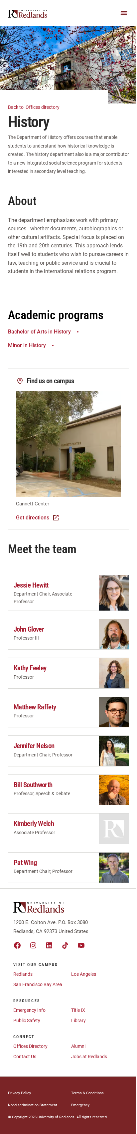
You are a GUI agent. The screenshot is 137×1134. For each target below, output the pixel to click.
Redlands (23, 974)
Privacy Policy (19, 1093)
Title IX (78, 1010)
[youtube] (81, 945)
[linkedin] (49, 945)
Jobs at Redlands (89, 1056)
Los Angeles (83, 974)
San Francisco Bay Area (37, 984)
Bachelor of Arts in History (39, 331)
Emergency (80, 1105)
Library (78, 1020)
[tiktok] (65, 945)
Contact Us (24, 1056)
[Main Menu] (124, 13)
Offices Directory (30, 1046)
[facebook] (17, 945)
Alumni (78, 1046)
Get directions (32, 517)
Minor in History (27, 345)
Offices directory (34, 107)
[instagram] (33, 945)
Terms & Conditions (87, 1093)
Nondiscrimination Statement (32, 1105)
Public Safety (26, 1020)
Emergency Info (29, 1010)
